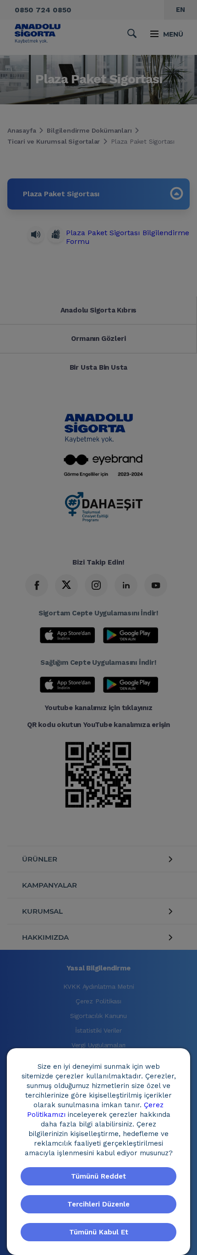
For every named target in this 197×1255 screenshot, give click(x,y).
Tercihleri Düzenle (98, 1204)
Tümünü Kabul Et (98, 1232)
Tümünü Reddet (98, 1176)
